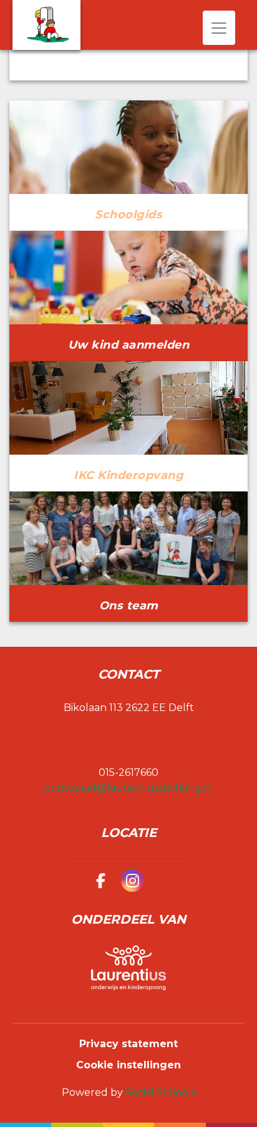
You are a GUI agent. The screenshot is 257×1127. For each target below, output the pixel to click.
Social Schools (160, 1092)
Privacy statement (128, 1044)
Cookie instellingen (128, 1065)
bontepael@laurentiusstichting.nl (128, 787)
